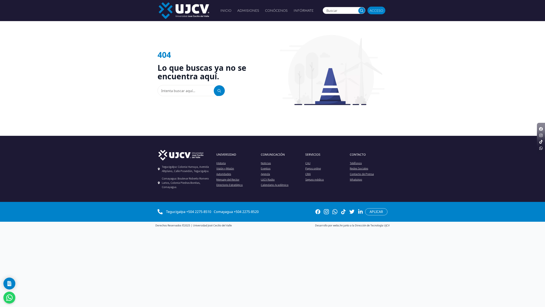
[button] (361, 10)
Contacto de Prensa (362, 174)
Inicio (225, 10)
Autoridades (223, 174)
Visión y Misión (225, 168)
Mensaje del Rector (227, 179)
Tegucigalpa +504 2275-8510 (188, 211)
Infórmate (304, 10)
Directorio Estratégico (229, 185)
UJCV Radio (268, 179)
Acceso (376, 10)
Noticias (266, 163)
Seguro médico (314, 179)
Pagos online (313, 168)
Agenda (265, 174)
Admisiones (248, 10)
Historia (221, 163)
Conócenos (276, 10)
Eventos (265, 168)
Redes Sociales (359, 168)
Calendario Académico (274, 185)
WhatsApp (356, 179)
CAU (307, 163)
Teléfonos (356, 163)
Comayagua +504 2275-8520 (236, 211)
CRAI (308, 174)
